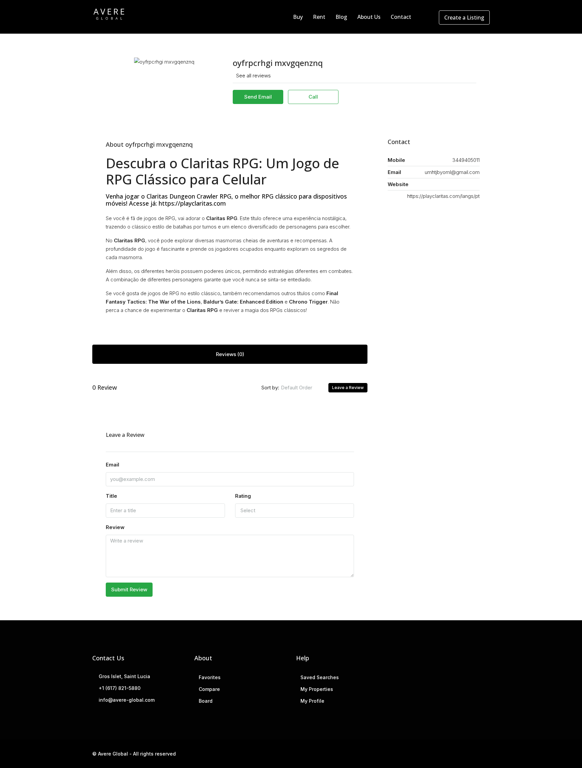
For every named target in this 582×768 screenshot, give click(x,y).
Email (112, 464)
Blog (341, 17)
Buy (298, 17)
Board (206, 701)
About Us (369, 17)
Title (111, 496)
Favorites (210, 677)
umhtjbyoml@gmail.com (452, 172)
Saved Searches (319, 677)
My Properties (316, 689)
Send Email (258, 97)
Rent (319, 17)
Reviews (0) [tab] (230, 354)
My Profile (312, 701)
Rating (243, 496)
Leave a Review (348, 387)
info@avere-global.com (127, 700)
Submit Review (129, 589)
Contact (401, 17)
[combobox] (302, 388)
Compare (209, 689)
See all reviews (253, 75)
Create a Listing (464, 17)
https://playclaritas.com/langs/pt (443, 196)
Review (115, 527)
